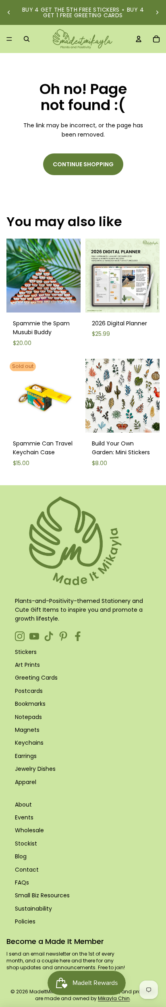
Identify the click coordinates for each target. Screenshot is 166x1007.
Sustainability (33, 909)
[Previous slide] (9, 12)
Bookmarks (30, 704)
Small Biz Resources (42, 895)
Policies (25, 921)
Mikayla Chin (114, 998)
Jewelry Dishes (35, 769)
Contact (27, 870)
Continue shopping (83, 164)
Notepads (28, 717)
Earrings (26, 756)
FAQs (22, 882)
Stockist (26, 844)
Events (24, 817)
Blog (21, 856)
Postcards (29, 691)
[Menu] (9, 39)
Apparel (25, 782)
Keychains (29, 743)
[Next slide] (157, 12)
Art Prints (27, 665)
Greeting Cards (36, 678)
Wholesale (29, 830)
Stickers (26, 652)
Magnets (27, 730)
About (23, 805)
